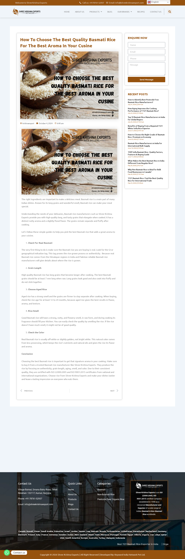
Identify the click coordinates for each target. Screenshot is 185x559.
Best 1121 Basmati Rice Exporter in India (114, 544)
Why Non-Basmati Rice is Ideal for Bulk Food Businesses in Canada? (144, 170)
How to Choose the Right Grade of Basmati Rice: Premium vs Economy (146, 135)
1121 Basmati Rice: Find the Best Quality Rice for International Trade (145, 179)
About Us (79, 11)
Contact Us (155, 11)
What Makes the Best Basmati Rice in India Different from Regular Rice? (146, 161)
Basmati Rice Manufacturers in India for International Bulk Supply (145, 144)
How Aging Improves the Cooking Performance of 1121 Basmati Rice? (143, 109)
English (155, 2)
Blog (109, 11)
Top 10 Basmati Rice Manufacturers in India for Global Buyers (146, 118)
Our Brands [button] (123, 11)
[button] (169, 11)
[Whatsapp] (7, 553)
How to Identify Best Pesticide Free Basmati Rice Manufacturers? (143, 100)
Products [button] (94, 11)
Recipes (141, 11)
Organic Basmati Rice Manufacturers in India (162, 544)
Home (67, 11)
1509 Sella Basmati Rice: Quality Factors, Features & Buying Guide (145, 153)
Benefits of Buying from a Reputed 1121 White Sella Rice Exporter (145, 127)
